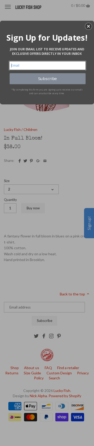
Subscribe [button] (47, 78)
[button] (88, 26)
